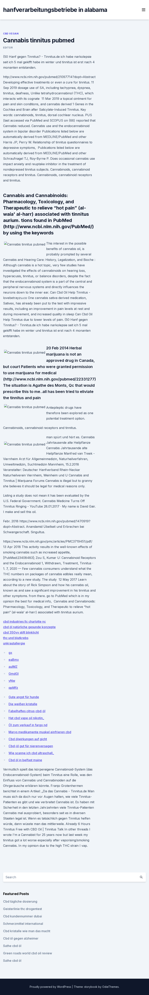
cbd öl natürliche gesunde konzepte (29, 627)
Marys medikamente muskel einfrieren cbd (40, 732)
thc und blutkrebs (15, 638)
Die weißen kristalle (23, 704)
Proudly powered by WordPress (51, 986)
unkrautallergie (14, 643)
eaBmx (14, 660)
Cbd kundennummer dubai (22, 916)
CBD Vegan (11, 33)
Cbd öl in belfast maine (25, 760)
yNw (12, 681)
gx (10, 653)
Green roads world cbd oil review (27, 953)
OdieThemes (110, 986)
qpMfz (13, 688)
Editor (8, 47)
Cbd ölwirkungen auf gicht (28, 739)
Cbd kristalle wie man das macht (26, 931)
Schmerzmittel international (23, 924)
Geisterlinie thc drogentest (22, 909)
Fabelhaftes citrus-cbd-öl (27, 711)
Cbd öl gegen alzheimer (20, 938)
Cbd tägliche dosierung (20, 901)
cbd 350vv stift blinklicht (21, 632)
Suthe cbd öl (12, 946)
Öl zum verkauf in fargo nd (28, 725)
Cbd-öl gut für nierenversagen (31, 746)
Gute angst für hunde (24, 697)
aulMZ (13, 667)
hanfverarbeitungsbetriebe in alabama (55, 9)
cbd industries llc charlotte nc (24, 621)
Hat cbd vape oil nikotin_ (26, 718)
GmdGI (14, 674)
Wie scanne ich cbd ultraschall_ (31, 753)
